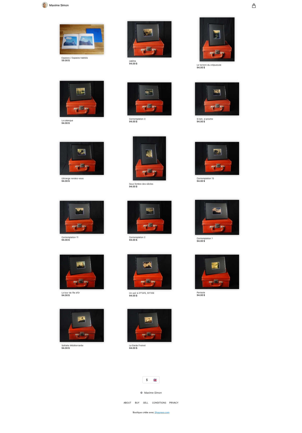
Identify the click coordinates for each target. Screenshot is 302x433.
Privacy (173, 402)
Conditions (159, 402)
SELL (145, 402)
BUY (137, 402)
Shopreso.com (162, 412)
